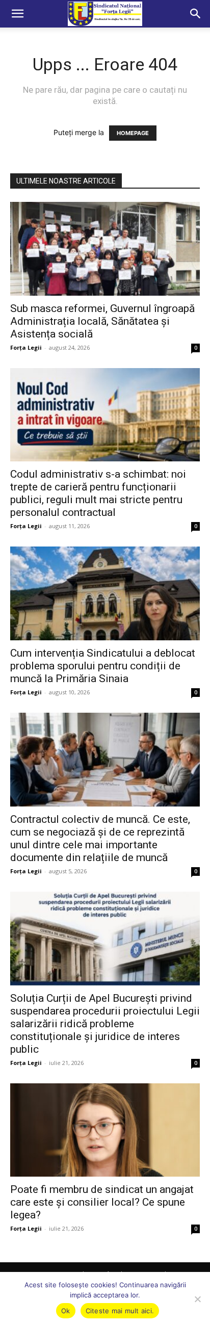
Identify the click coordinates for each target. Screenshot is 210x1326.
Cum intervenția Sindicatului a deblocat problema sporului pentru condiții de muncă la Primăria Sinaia (102, 666)
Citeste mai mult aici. (120, 1311)
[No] (197, 1299)
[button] (17, 14)
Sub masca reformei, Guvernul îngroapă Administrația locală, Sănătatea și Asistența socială (102, 321)
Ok (65, 1311)
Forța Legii (26, 347)
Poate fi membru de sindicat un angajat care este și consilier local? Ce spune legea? (102, 1202)
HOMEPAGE (133, 133)
